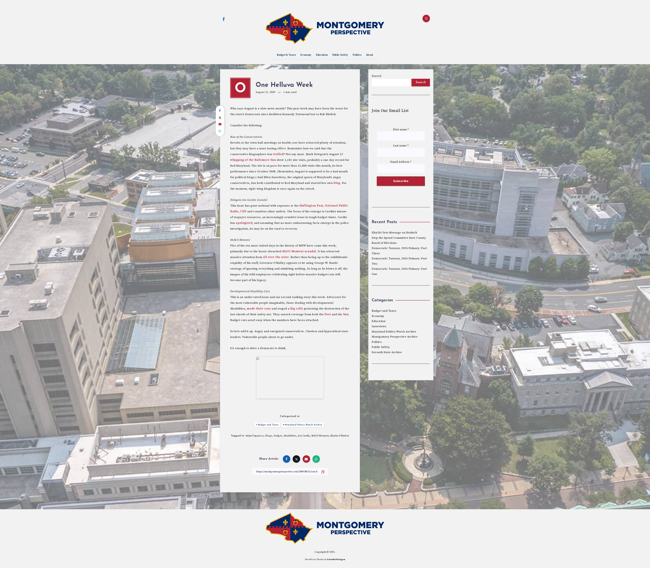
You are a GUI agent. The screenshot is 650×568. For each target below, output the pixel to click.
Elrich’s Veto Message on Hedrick (394, 232)
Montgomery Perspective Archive (395, 337)
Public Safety (340, 55)
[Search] (426, 18)
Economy (305, 55)
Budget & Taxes (286, 55)
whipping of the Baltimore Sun (253, 160)
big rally (296, 308)
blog (336, 183)
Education (322, 55)
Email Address (400, 162)
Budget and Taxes (268, 425)
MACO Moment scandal (299, 251)
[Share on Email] (220, 124)
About (369, 55)
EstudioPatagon (336, 559)
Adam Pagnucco (254, 435)
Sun (346, 314)
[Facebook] (223, 19)
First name (401, 129)
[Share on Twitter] (220, 117)
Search (376, 76)
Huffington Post (311, 206)
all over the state (276, 257)
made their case (259, 308)
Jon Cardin (304, 435)
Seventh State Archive (387, 352)
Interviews (379, 326)
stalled (278, 154)
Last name (401, 145)
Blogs (268, 435)
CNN (243, 211)
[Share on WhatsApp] (220, 131)
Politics (357, 55)
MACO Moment (320, 435)
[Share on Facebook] (220, 110)
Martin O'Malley (339, 435)
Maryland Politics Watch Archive (303, 425)
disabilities (290, 435)
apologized (244, 223)
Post (327, 314)
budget (278, 435)
